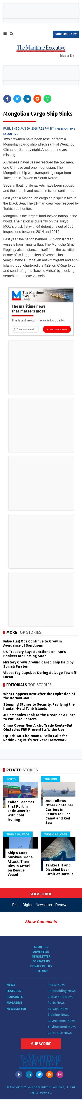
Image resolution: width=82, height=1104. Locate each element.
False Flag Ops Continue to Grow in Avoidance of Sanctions (32, 643)
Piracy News (56, 985)
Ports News (56, 1003)
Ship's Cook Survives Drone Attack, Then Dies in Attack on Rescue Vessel (20, 864)
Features (14, 991)
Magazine (14, 1003)
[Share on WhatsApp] (47, 99)
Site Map (41, 971)
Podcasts (15, 997)
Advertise (41, 952)
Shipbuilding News (62, 991)
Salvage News (58, 1009)
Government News (61, 1021)
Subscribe (41, 1044)
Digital (28, 905)
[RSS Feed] (49, 1074)
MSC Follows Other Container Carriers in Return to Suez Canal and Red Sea (59, 812)
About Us (41, 947)
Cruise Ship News (60, 997)
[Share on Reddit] (37, 99)
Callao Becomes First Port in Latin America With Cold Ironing (21, 811)
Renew (60, 905)
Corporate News (60, 1033)
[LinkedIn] (29, 1074)
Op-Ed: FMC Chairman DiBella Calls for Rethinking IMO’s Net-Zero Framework (35, 738)
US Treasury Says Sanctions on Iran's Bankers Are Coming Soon (34, 654)
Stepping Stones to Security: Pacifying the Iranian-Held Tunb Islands (39, 706)
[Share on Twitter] (17, 99)
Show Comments (41, 922)
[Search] (12, 34)
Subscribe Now (57, 329)
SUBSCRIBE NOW (66, 34)
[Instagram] (59, 1074)
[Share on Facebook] (7, 99)
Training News (58, 1015)
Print (15, 905)
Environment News (62, 1027)
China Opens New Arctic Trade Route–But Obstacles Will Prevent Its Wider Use (37, 727)
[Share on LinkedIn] (27, 99)
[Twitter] (39, 1074)
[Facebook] (18, 1074)
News (11, 985)
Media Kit (67, 55)
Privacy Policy (41, 966)
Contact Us (41, 961)
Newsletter (44, 905)
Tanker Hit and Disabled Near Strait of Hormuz (59, 869)
